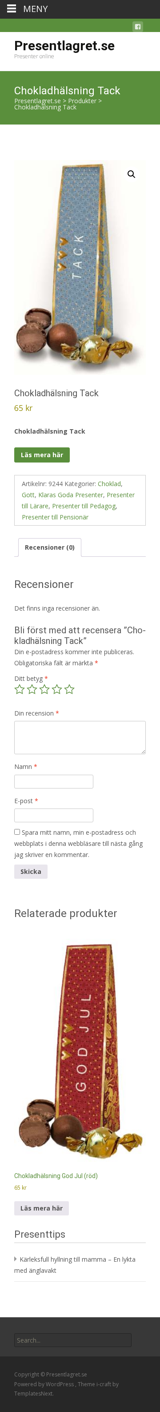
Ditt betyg (31, 678)
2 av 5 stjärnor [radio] (32, 689)
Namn (25, 766)
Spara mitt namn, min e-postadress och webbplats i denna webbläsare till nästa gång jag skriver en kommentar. (78, 843)
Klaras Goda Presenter (70, 495)
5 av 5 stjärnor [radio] (69, 689)
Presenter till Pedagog (84, 506)
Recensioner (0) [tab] (50, 547)
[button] (132, 174)
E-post (26, 801)
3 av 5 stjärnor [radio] (44, 689)
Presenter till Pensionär (55, 517)
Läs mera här (42, 455)
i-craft (104, 1384)
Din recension (36, 713)
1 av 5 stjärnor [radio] (19, 689)
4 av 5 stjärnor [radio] (57, 689)
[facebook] (137, 28)
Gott (28, 495)
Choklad (109, 483)
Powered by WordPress (44, 1384)
